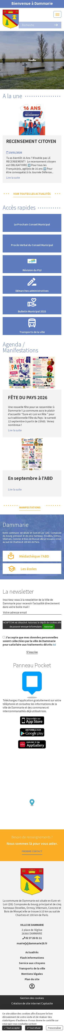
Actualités (32, 952)
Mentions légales (32, 974)
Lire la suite (13, 177)
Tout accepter (13, 1027)
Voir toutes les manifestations (32, 505)
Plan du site (32, 979)
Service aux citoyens (32, 963)
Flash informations (32, 957)
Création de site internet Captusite (32, 1003)
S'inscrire (32, 652)
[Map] (32, 795)
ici (54, 644)
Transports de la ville (32, 968)
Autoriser (48, 626)
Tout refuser (35, 1027)
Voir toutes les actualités (32, 193)
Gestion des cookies (32, 998)
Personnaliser (54, 1027)
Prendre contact (32, 851)
